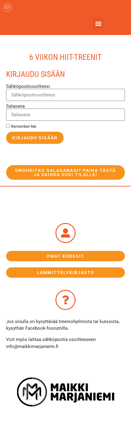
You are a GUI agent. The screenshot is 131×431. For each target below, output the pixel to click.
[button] (98, 23)
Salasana (15, 106)
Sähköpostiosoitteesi (28, 86)
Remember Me (23, 126)
